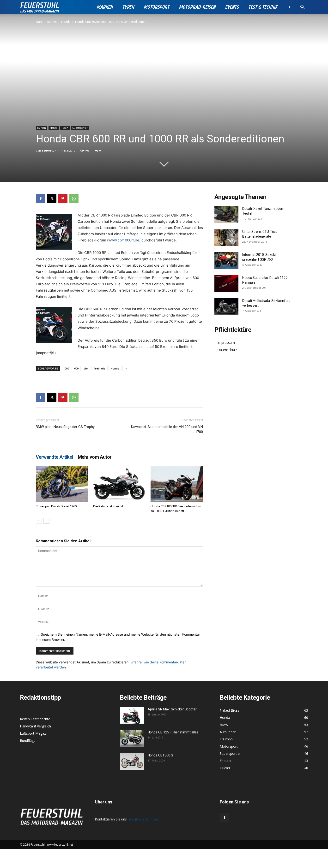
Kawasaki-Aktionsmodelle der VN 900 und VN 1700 (167, 429)
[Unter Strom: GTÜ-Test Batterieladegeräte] (226, 237)
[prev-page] (39, 521)
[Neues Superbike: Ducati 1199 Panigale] (226, 283)
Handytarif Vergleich (35, 726)
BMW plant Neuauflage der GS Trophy (65, 427)
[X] (51, 198)
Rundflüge (28, 740)
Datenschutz (227, 349)
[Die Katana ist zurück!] (119, 484)
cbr (86, 368)
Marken (105, 7)
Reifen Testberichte (35, 719)
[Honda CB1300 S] (132, 761)
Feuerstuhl (49, 150)
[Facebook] (289, 7)
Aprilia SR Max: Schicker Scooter (172, 709)
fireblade (99, 368)
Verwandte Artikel (54, 457)
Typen (128, 7)
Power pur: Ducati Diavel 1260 (56, 506)
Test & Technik (262, 7)
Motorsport (156, 7)
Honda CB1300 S (160, 755)
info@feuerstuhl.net (143, 819)
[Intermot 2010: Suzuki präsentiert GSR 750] (226, 260)
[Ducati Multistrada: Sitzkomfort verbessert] (226, 306)
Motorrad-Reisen (197, 7)
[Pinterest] (62, 198)
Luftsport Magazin (34, 733)
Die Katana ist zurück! (108, 506)
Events (232, 7)
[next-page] (46, 521)
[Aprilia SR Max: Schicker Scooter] (132, 715)
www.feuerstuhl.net (60, 845)
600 (76, 368)
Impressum (226, 342)
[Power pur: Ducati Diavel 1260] (62, 484)
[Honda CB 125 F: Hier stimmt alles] (132, 738)
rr (126, 368)
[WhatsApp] (74, 198)
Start (39, 22)
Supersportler (79, 127)
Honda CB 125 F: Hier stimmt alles (173, 732)
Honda (66, 22)
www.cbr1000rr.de (123, 240)
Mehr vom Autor (95, 457)
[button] (302, 7)
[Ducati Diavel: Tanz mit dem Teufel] (226, 214)
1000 (66, 368)
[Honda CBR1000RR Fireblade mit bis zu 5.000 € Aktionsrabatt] (177, 484)
